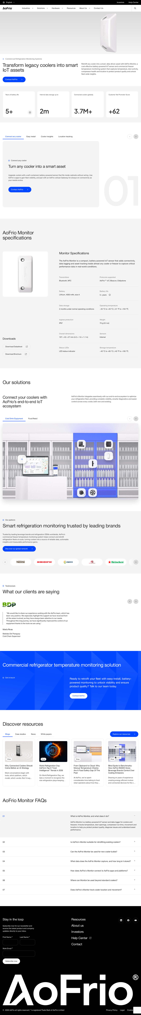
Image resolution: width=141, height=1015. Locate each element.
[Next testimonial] (136, 601)
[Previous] (129, 136)
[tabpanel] (70, 174)
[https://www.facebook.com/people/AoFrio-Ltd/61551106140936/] (128, 932)
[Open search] (135, 8)
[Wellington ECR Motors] (81, 492)
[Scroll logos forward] (136, 562)
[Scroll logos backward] (5, 562)
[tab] (13, 136)
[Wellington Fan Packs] (92, 492)
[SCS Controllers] (81, 444)
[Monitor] (108, 456)
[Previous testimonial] (129, 601)
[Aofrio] (7, 8)
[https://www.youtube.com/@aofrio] (135, 932)
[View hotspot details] (22, 459)
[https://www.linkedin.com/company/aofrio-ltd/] (121, 932)
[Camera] (93, 463)
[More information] (30, 112)
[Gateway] (108, 444)
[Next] (136, 136)
